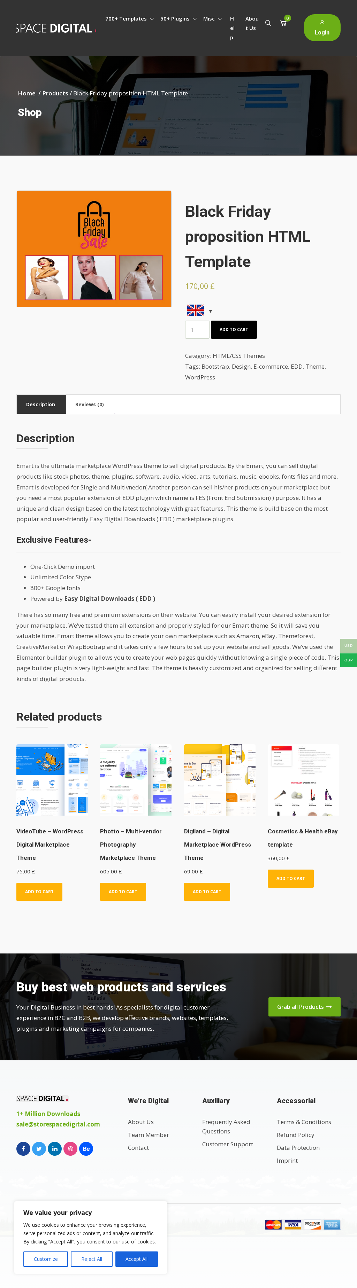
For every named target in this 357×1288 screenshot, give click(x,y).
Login (322, 32)
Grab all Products (301, 1007)
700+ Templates (126, 18)
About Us (252, 23)
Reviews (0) (89, 404)
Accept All (136, 1259)
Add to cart (234, 329)
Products (55, 93)
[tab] (40, 404)
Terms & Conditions (304, 1122)
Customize (46, 1259)
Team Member (148, 1135)
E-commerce (270, 366)
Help (232, 28)
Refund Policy (295, 1135)
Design (241, 366)
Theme (315, 366)
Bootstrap (215, 366)
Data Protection (298, 1148)
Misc (209, 18)
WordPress (200, 377)
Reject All (91, 1259)
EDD (297, 366)
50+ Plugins (175, 18)
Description (40, 404)
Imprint (287, 1160)
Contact (138, 1148)
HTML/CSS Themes (239, 356)
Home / (30, 93)
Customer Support (227, 1144)
